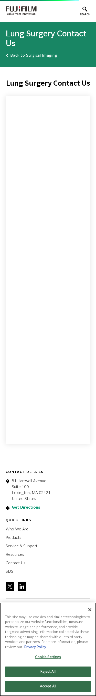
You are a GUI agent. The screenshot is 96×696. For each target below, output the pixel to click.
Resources (15, 555)
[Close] (89, 609)
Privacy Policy (35, 647)
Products (13, 538)
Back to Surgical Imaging (33, 55)
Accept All (48, 686)
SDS (9, 571)
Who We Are (17, 529)
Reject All (47, 671)
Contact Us (15, 563)
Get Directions (26, 507)
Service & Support (21, 546)
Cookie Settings (48, 657)
